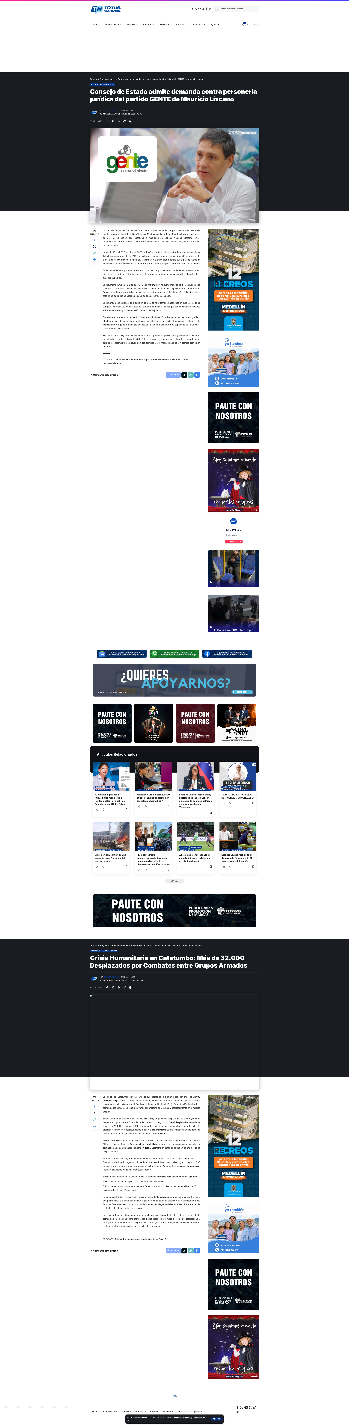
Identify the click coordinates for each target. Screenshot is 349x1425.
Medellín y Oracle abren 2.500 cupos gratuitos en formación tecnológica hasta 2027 (153, 797)
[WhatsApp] (209, 9)
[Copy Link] (124, 121)
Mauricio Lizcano (180, 359)
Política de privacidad (182, 1418)
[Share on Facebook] (107, 121)
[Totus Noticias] (106, 9)
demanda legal (141, 359)
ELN (166, 1239)
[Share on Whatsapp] (118, 121)
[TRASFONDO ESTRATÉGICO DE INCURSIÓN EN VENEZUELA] (237, 776)
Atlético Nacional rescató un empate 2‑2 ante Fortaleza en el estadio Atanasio (195, 857)
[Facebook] (192, 9)
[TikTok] (206, 9)
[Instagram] (203, 9)
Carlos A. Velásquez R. (231, 787)
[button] (216, 1418)
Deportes (184, 847)
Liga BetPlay (196, 847)
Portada (93, 79)
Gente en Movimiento (160, 359)
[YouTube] (199, 9)
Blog (102, 79)
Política (94, 84)
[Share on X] (112, 121)
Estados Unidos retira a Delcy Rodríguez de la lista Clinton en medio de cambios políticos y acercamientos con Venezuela (195, 801)
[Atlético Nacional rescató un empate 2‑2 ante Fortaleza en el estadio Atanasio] (195, 836)
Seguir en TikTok (233, 542)
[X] (196, 9)
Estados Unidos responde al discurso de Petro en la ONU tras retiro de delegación (236, 857)
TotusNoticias (111, 111)
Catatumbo (120, 1239)
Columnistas (227, 790)
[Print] (130, 121)
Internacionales (187, 790)
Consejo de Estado (124, 359)
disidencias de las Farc (152, 1239)
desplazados (133, 1239)
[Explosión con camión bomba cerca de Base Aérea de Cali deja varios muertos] (111, 836)
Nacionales (100, 787)
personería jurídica (112, 363)
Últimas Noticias (107, 84)
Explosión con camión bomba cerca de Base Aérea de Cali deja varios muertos (110, 857)
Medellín (141, 790)
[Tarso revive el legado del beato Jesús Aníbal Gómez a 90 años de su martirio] (241, 61)
